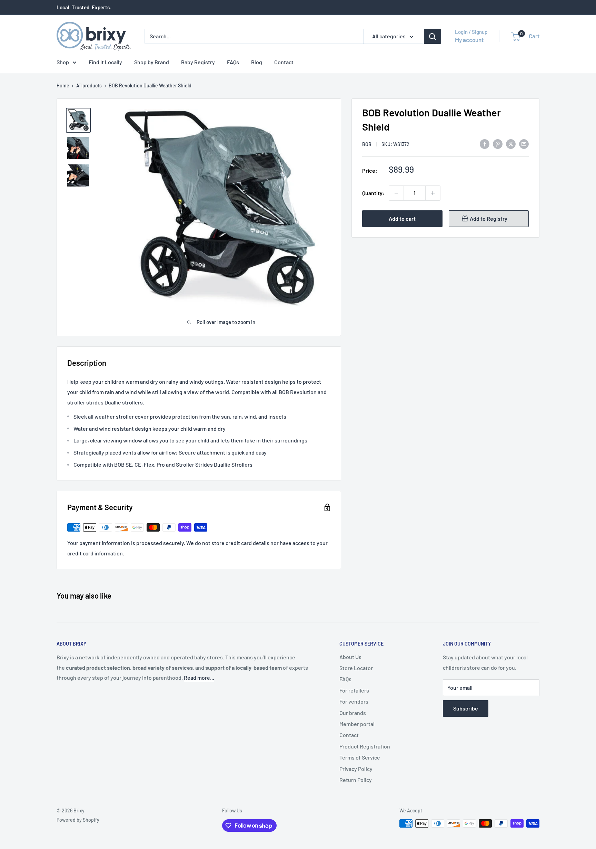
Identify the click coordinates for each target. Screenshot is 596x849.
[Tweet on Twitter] (511, 143)
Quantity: (373, 193)
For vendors (353, 701)
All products (89, 85)
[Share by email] (524, 143)
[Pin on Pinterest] (498, 143)
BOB (366, 144)
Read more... (199, 677)
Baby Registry (198, 62)
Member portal (357, 724)
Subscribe (465, 708)
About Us (350, 657)
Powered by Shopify (78, 820)
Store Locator (356, 668)
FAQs (233, 62)
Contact (284, 62)
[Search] (432, 36)
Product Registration (364, 746)
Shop (63, 62)
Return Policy (355, 779)
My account (469, 39)
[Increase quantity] (433, 193)
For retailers (354, 690)
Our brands (352, 712)
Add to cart (402, 218)
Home (63, 85)
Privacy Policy (355, 768)
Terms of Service (359, 757)
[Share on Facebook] (484, 143)
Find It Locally (105, 62)
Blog (256, 62)
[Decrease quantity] (396, 193)
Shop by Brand (151, 62)
